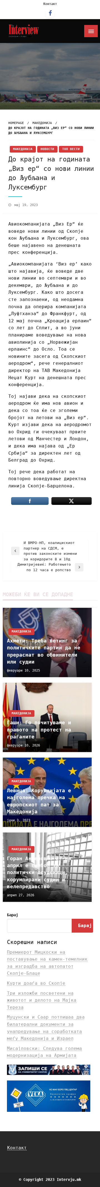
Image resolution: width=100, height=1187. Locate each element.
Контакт (50, 4)
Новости (47, 149)
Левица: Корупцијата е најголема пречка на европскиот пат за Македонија (39, 801)
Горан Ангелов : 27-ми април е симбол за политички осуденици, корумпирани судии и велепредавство (39, 872)
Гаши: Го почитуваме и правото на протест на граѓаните (39, 729)
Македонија (42, 123)
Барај (12, 915)
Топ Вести (71, 149)
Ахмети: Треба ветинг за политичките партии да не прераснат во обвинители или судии (43, 651)
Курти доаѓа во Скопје (36, 983)
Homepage (16, 123)
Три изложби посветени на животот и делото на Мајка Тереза (41, 1000)
